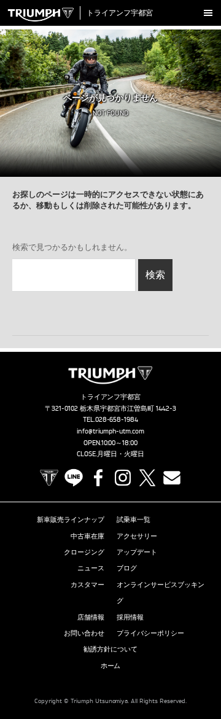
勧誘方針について (110, 649)
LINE (73, 477)
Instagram (123, 477)
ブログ (127, 568)
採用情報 (130, 617)
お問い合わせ (84, 633)
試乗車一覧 (133, 519)
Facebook (98, 477)
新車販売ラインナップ (70, 519)
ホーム (111, 665)
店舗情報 (90, 617)
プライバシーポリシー (150, 633)
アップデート (137, 552)
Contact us (172, 477)
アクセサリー (137, 536)
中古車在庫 (87, 536)
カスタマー (87, 584)
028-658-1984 (117, 419)
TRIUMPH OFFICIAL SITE (49, 477)
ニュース (90, 568)
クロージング (84, 552)
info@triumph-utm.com (110, 431)
